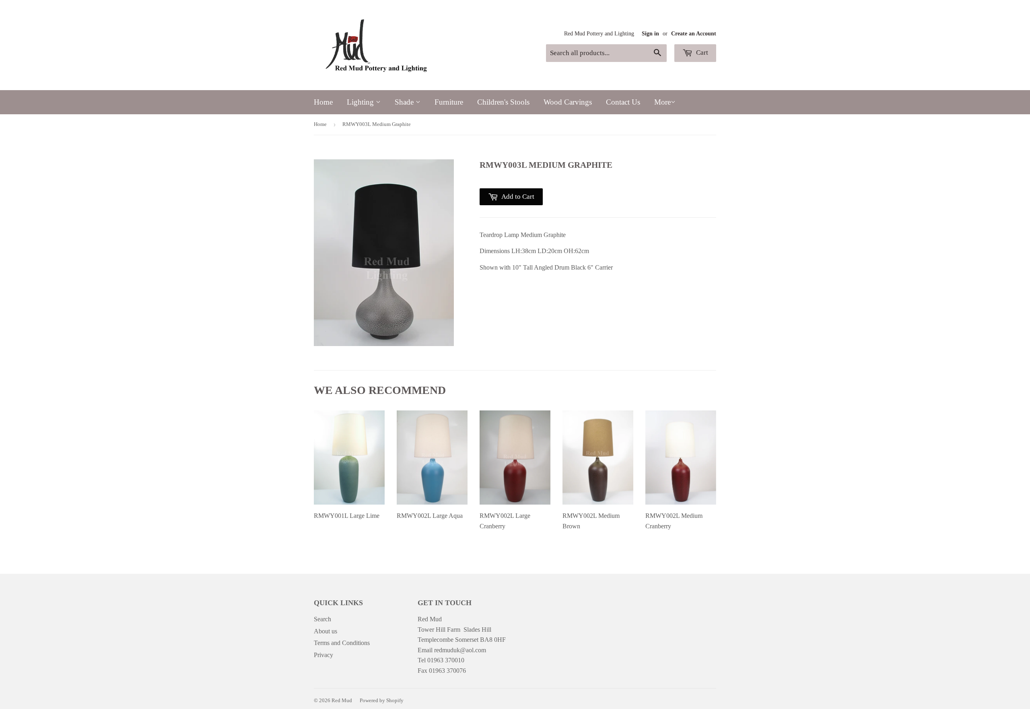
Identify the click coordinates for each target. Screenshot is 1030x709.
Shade (405, 102)
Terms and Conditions (342, 642)
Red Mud (342, 700)
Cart (701, 52)
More (662, 102)
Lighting (361, 102)
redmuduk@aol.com (460, 650)
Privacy (323, 654)
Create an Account (693, 34)
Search (322, 619)
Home (323, 102)
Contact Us (623, 102)
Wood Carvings (568, 102)
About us (325, 631)
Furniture (449, 102)
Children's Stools (503, 102)
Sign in (650, 34)
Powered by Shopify (382, 700)
